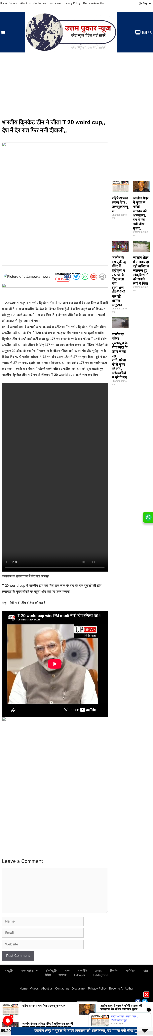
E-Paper (79, 975)
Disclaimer (55, 3)
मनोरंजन (130, 970)
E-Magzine (100, 975)
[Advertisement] (76, 86)
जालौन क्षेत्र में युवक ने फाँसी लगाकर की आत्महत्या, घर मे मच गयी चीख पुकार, (140, 213)
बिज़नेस (114, 970)
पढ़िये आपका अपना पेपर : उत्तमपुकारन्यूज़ (120, 204)
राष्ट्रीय (9, 970)
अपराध (98, 970)
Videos (14, 3)
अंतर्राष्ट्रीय (51, 970)
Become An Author (94, 3)
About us (25, 3)
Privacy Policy (72, 3)
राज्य (67, 970)
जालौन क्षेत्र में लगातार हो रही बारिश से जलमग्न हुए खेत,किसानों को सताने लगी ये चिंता (141, 270)
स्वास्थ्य (62, 975)
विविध (48, 975)
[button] (3, 32)
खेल (145, 970)
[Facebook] (138, 1002)
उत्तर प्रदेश (27, 970)
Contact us (39, 3)
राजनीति (82, 970)
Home (3, 3)
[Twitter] (145, 1002)
